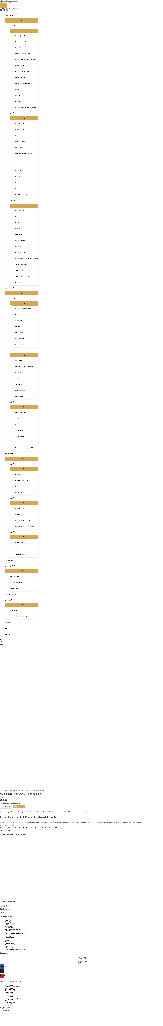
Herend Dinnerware (9, 790)
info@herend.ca (15, 8)
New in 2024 (8, 920)
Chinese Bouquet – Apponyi (12, 986)
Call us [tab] (2, 908)
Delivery (2, 830)
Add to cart (18, 806)
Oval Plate (45, 828)
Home (1, 790)
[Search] (3, 5)
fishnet (59, 828)
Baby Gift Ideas (9, 927)
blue (53, 828)
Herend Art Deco (9, 992)
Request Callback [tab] (5, 905)
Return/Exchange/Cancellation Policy (15, 933)
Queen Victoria (9, 985)
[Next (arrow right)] (8, 1024)
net (63, 828)
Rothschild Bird (9, 988)
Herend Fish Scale (10, 994)
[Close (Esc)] (18, 1022)
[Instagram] (4, 10)
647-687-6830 (66, 812)
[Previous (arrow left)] (2, 1024)
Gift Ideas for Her (10, 923)
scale (65, 828)
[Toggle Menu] (21, 20)
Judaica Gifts (8, 926)
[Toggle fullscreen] (8, 1022)
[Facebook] (1, 10)
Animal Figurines (9, 922)
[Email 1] (7, 10)
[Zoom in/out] (2, 1022)
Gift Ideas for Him (10, 924)
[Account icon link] (1, 639)
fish (56, 828)
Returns (8, 830)
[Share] (13, 1022)
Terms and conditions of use (13, 929)
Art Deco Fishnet (20, 790)
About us (7, 930)
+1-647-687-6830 (5, 8)
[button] (15, 15)
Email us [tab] (2, 906)
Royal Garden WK (10, 991)
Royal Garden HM (10, 989)
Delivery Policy (9, 932)
